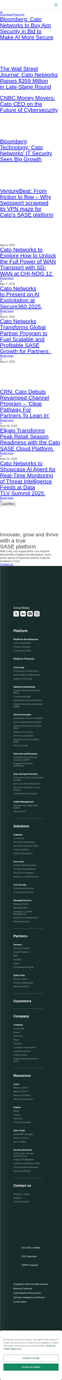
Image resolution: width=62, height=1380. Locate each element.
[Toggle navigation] (56, 5)
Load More (7, 503)
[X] (16, 613)
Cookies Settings (31, 1358)
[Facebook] (30, 613)
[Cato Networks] (10, 5)
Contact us (6, 564)
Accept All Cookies (31, 1367)
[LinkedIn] (23, 613)
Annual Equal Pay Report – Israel (26, 1060)
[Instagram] (37, 613)
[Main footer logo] (30, 587)
